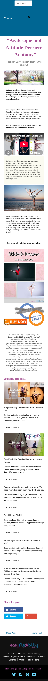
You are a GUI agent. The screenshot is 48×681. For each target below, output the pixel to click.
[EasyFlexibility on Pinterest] (27, 675)
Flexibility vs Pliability (14, 515)
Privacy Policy (34, 654)
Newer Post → (38, 633)
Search (11, 654)
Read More (12, 427)
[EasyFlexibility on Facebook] (21, 675)
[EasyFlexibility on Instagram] (34, 675)
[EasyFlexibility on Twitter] (14, 675)
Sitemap (12, 660)
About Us (21, 654)
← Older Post (9, 633)
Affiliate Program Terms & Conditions (19, 657)
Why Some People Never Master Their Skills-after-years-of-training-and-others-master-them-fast (22, 571)
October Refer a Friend (29, 660)
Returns (41, 657)
